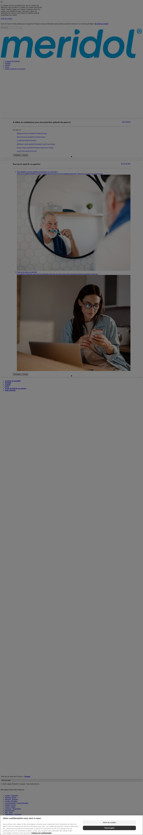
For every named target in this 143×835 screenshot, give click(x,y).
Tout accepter (109, 828)
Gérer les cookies (109, 822)
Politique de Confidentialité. (41, 833)
